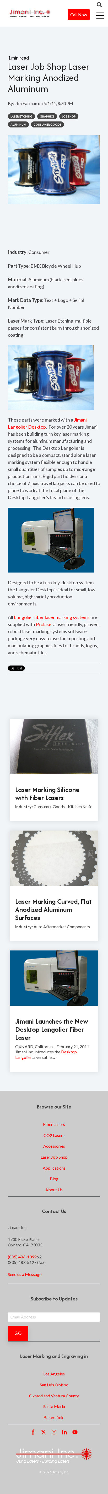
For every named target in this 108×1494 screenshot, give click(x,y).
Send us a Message (24, 1274)
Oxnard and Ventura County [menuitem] (54, 1395)
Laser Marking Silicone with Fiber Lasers (47, 793)
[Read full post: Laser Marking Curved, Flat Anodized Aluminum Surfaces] (54, 858)
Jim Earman (26, 103)
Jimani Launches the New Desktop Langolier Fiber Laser (51, 1029)
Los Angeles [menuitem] (54, 1373)
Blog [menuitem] (54, 1178)
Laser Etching (21, 116)
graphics (47, 116)
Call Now (78, 14)
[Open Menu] (98, 16)
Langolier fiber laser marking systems (52, 617)
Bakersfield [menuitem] (54, 1417)
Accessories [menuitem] (54, 1145)
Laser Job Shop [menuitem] (54, 1156)
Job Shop (69, 116)
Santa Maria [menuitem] (54, 1406)
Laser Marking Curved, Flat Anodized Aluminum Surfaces (53, 909)
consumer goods (47, 124)
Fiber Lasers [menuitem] (54, 1124)
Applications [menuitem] (54, 1167)
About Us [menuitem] (54, 1189)
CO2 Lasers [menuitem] (54, 1135)
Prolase (43, 624)
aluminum (18, 124)
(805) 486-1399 (22, 1256)
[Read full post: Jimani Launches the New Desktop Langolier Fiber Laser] (54, 978)
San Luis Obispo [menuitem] (54, 1384)
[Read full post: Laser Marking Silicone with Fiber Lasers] (54, 746)
